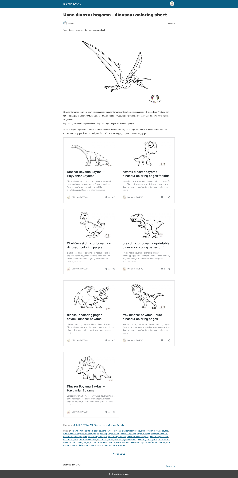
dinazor (146, 433)
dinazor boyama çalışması (75, 436)
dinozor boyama (70, 439)
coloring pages (92, 433)
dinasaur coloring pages (131, 433)
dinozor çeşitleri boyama (125, 439)
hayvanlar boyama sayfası (142, 442)
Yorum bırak (119, 454)
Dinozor (97, 425)
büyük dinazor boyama (73, 433)
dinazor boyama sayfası (137, 436)
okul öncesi (160, 442)
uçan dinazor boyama (115, 445)
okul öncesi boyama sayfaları (91, 445)
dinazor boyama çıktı (97, 436)
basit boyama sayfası (103, 431)
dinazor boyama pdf (117, 436)
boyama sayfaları (145, 431)
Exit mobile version (119, 474)
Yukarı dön (170, 466)
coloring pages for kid (109, 433)
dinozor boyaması (105, 439)
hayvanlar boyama (121, 442)
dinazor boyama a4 (159, 433)
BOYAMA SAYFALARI (83, 425)
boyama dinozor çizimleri (125, 431)
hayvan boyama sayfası (101, 442)
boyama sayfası (161, 431)
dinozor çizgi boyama (147, 439)
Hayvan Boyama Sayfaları (113, 425)
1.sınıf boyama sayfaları (82, 431)
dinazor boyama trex (159, 436)
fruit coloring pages (80, 442)
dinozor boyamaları (87, 439)
